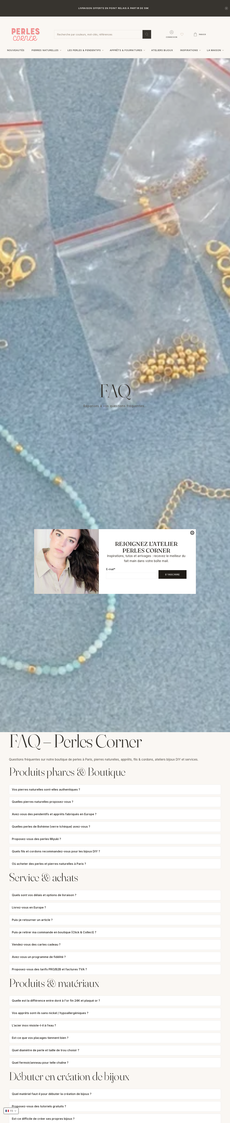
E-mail (110, 569)
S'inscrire (172, 574)
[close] (192, 533)
